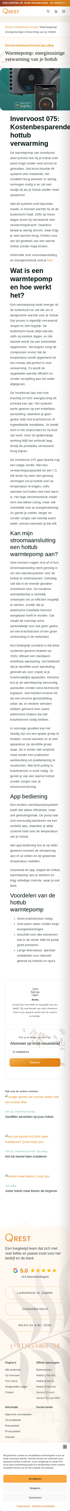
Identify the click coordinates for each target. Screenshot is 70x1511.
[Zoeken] (48, 11)
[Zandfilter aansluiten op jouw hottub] (35, 1097)
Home (9, 27)
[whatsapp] (57, 1425)
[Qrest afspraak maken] (18, 1235)
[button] (65, 1446)
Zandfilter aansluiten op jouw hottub (29, 1116)
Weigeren (35, 1488)
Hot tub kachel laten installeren (26, 1156)
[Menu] (63, 11)
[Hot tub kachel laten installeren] (35, 1136)
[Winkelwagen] (55, 11)
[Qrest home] (11, 11)
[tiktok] (39, 1425)
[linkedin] (48, 1425)
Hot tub (10, 45)
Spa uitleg (47, 45)
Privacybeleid (23, 1506)
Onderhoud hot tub (26, 27)
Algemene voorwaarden (43, 1506)
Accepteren (35, 1478)
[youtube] (57, 1416)
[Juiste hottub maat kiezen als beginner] (27, 1176)
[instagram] (48, 1416)
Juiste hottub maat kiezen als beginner (31, 1191)
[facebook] (39, 1416)
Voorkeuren (35, 1497)
